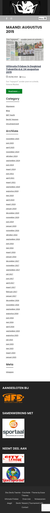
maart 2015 (10, 353)
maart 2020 (11, 204)
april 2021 (10, 178)
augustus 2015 (12, 335)
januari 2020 (11, 208)
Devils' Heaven (12, 119)
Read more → (14, 91)
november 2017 (12, 265)
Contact (25, 507)
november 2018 (12, 230)
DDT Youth (10, 115)
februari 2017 (11, 291)
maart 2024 (11, 169)
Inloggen (10, 372)
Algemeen (10, 106)
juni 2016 (10, 318)
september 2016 (13, 309)
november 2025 (12, 138)
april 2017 (10, 283)
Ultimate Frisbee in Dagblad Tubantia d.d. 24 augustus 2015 (23, 69)
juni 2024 (10, 165)
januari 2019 (11, 226)
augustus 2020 (12, 191)
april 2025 (10, 147)
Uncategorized (12, 123)
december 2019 (12, 213)
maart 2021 (11, 182)
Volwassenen (40, 499)
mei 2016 (9, 322)
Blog (24, 77)
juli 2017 (9, 274)
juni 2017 (10, 278)
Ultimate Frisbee (11, 499)
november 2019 (12, 217)
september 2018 (13, 239)
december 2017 (12, 261)
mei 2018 (9, 248)
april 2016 (10, 326)
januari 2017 (11, 296)
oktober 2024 (11, 156)
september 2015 (13, 331)
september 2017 (13, 270)
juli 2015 (9, 339)
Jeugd (9, 503)
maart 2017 (11, 287)
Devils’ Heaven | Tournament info (29, 503)
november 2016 (12, 304)
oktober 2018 (11, 235)
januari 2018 (11, 256)
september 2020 (13, 186)
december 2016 (12, 300)
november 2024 (12, 152)
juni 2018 (10, 243)
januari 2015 (11, 357)
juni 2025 (10, 143)
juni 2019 (10, 221)
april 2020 (10, 200)
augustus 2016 (12, 313)
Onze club (26, 499)
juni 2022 (10, 173)
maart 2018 (10, 252)
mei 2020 (10, 195)
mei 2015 (9, 348)
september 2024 (13, 160)
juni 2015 (10, 344)
